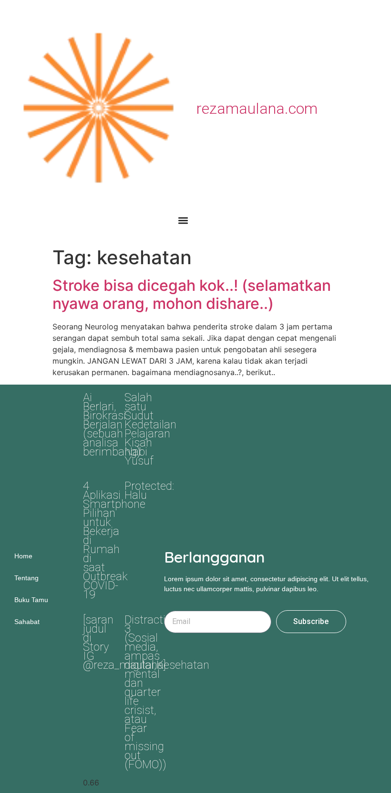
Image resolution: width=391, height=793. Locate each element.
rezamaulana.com (257, 108)
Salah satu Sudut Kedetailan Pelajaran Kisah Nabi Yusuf (150, 429)
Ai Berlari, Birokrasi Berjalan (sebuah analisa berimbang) (112, 424)
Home (23, 556)
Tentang (26, 578)
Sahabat (27, 621)
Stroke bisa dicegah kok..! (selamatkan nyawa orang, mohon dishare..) (191, 294)
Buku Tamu (31, 600)
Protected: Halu (149, 490)
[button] (183, 220)
